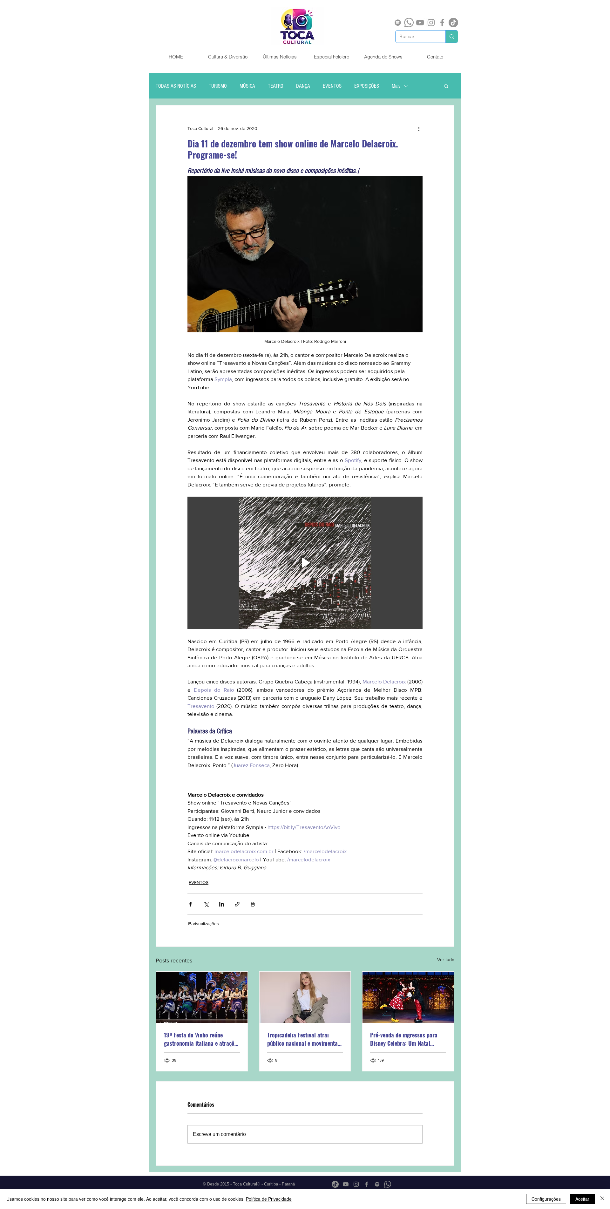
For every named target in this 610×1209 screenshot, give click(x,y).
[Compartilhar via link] (237, 904)
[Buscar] (451, 37)
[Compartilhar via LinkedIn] (222, 904)
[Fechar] (602, 1199)
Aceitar (582, 1199)
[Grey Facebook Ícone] (442, 22)
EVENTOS (332, 86)
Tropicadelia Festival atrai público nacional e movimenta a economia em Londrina (304, 1039)
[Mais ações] (419, 128)
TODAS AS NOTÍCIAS (176, 86)
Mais (396, 86)
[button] (446, 85)
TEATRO (275, 86)
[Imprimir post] (253, 904)
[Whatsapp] (409, 22)
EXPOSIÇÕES (366, 86)
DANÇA (303, 86)
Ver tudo (445, 959)
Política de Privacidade (269, 1199)
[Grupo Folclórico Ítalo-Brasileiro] (201, 997)
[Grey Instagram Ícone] (431, 22)
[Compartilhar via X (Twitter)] (206, 904)
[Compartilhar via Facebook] (190, 904)
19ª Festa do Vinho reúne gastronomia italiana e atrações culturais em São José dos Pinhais (202, 1039)
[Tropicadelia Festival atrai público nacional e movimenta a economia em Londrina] (305, 997)
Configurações (546, 1199)
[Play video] (305, 563)
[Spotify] (398, 22)
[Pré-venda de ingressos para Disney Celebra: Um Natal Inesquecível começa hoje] (408, 997)
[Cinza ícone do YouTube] (420, 22)
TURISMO (218, 86)
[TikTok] (453, 22)
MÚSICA (247, 86)
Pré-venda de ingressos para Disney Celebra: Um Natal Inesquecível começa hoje (403, 1039)
